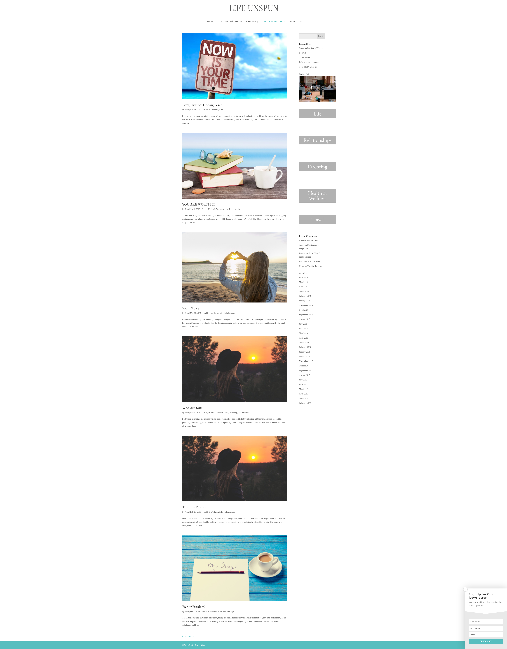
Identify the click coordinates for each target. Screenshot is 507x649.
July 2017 (303, 380)
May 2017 (303, 389)
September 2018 (306, 314)
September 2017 (306, 370)
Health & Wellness (273, 21)
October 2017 (305, 366)
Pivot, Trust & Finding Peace (202, 105)
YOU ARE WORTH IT (198, 204)
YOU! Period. (305, 57)
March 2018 (304, 342)
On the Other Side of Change (311, 48)
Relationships (234, 21)
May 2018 (303, 333)
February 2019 (305, 296)
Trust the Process (194, 507)
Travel (292, 21)
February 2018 (305, 347)
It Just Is (302, 53)
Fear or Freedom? (194, 606)
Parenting (252, 21)
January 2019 (304, 300)
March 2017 (304, 398)
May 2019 (303, 282)
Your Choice (190, 308)
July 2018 (303, 324)
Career (209, 21)
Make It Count (313, 240)
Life (219, 21)
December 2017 (305, 356)
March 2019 (304, 291)
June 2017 (303, 384)
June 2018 (303, 328)
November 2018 (306, 305)
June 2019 (303, 277)
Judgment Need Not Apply (310, 62)
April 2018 (303, 338)
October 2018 (305, 310)
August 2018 (304, 319)
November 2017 (306, 361)
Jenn (187, 109)
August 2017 (304, 375)
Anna (301, 240)
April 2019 (303, 287)
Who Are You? (192, 407)
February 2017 (305, 403)
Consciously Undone (308, 67)
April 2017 (303, 394)
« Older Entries (188, 636)
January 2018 (304, 352)
